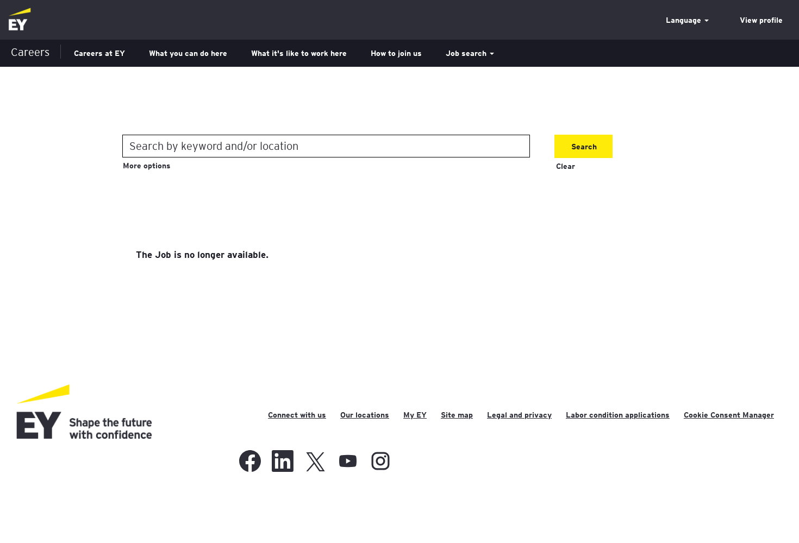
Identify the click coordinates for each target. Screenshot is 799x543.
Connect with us (297, 415)
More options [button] (147, 166)
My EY (415, 415)
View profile (761, 20)
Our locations (364, 415)
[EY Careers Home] (19, 19)
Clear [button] (565, 166)
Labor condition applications (618, 415)
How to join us (396, 53)
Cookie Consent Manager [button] (729, 415)
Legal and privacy (519, 415)
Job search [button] (467, 53)
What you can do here (188, 53)
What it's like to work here (299, 53)
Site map (457, 415)
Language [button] (684, 20)
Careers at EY (99, 53)
